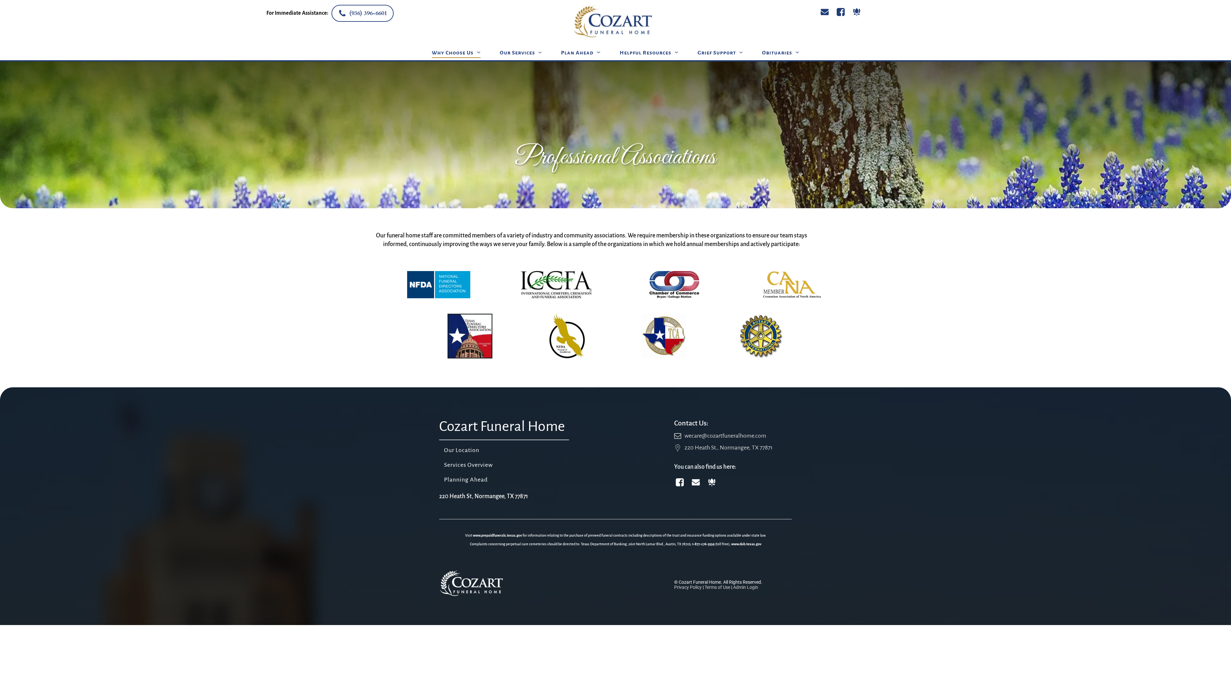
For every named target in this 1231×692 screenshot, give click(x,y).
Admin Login (745, 587)
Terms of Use (717, 587)
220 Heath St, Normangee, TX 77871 (483, 496)
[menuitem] (456, 52)
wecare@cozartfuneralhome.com (725, 435)
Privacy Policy (688, 587)
